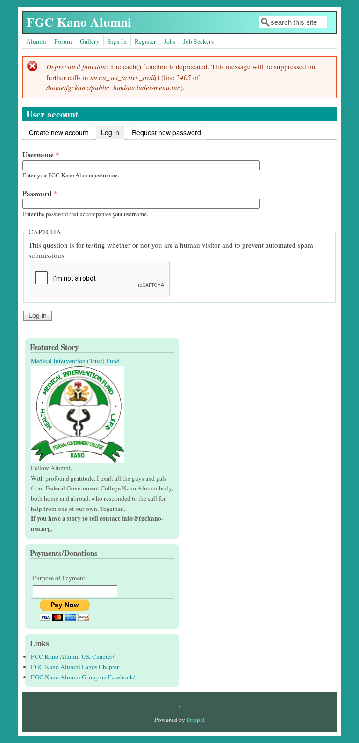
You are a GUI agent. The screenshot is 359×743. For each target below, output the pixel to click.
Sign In (117, 41)
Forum (63, 41)
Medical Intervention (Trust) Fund (75, 361)
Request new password (166, 132)
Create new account (58, 132)
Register (145, 41)
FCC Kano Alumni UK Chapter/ (73, 656)
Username (40, 154)
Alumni (36, 41)
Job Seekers (198, 41)
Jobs (169, 41)
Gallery (90, 41)
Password (39, 193)
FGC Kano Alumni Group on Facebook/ (83, 677)
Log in (112, 132)
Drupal (196, 719)
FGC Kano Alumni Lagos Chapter (75, 667)
